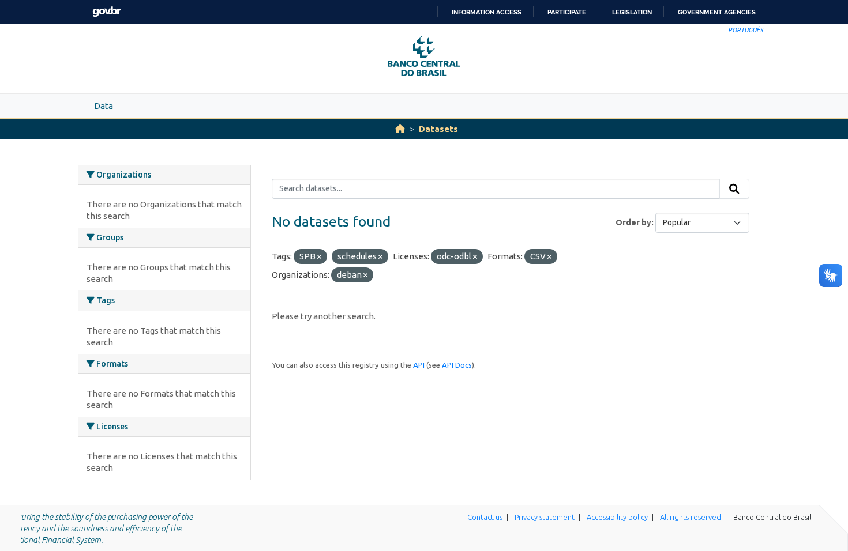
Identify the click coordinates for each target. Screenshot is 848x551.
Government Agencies (717, 12)
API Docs (457, 365)
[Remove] (319, 257)
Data (103, 106)
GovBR (106, 11)
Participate (566, 12)
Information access (486, 12)
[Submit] (734, 189)
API (419, 365)
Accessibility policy (617, 517)
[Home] (400, 129)
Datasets (438, 129)
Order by (633, 222)
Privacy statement (545, 517)
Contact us (484, 517)
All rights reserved (690, 517)
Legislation (632, 12)
